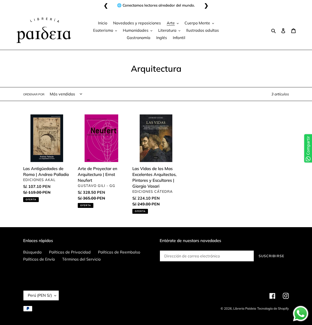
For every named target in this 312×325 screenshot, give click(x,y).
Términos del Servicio (81, 259)
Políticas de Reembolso (119, 252)
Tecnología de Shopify (273, 308)
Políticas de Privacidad (70, 252)
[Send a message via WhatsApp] (301, 314)
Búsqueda (32, 252)
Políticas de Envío (39, 259)
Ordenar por (33, 94)
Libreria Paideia (244, 308)
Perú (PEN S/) (40, 295)
